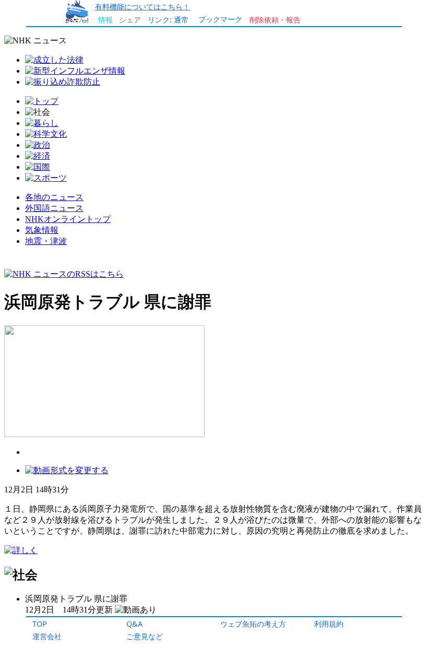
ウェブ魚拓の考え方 (253, 624)
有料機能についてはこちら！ (142, 6)
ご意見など (144, 636)
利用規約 (328, 624)
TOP (39, 624)
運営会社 (47, 636)
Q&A (134, 624)
